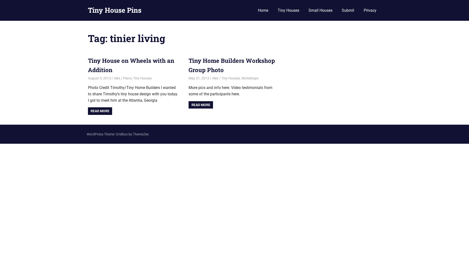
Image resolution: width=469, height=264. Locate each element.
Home (263, 10)
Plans (127, 78)
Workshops (249, 78)
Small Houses (320, 10)
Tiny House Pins (114, 10)
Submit (348, 10)
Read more (100, 111)
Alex (117, 78)
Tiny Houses (288, 10)
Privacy (370, 10)
